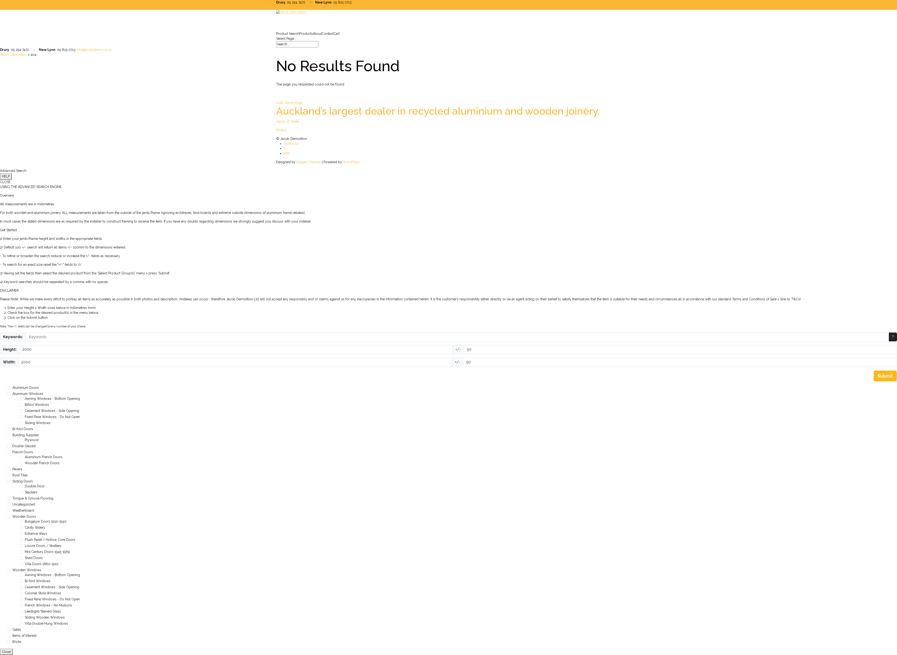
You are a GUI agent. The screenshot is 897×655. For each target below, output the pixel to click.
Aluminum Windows (27, 394)
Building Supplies (25, 435)
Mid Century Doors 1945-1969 (47, 552)
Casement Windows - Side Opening (52, 411)
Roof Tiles (20, 475)
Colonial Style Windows (43, 593)
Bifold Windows (37, 405)
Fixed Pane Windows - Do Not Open (52, 417)
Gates (16, 629)
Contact (328, 33)
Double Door (35, 486)
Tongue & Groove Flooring (32, 498)
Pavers (17, 469)
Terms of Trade (287, 121)
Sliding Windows (37, 423)
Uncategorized (23, 504)
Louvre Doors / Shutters (43, 546)
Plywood (31, 440)
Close (6, 652)
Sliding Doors (22, 481)
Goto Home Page (289, 103)
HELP (6, 176)
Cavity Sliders (35, 527)
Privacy (281, 130)
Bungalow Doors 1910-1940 (46, 521)
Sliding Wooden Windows (45, 617)
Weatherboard (23, 510)
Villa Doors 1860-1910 (41, 564)
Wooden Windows (26, 570)
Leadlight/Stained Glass (43, 611)
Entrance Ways (36, 533)
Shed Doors (34, 558)
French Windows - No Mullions (48, 605)
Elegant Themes (308, 162)
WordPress (351, 162)
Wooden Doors (24, 516)
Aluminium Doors (25, 387)
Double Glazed (24, 446)
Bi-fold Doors (22, 429)
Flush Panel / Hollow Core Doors (50, 540)
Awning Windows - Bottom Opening (52, 398)
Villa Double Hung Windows (46, 623)
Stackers (31, 492)
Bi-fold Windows (37, 581)
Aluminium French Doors (43, 457)
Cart (337, 33)
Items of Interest (24, 635)
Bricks (16, 642)
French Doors (22, 452)
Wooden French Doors (42, 463)
